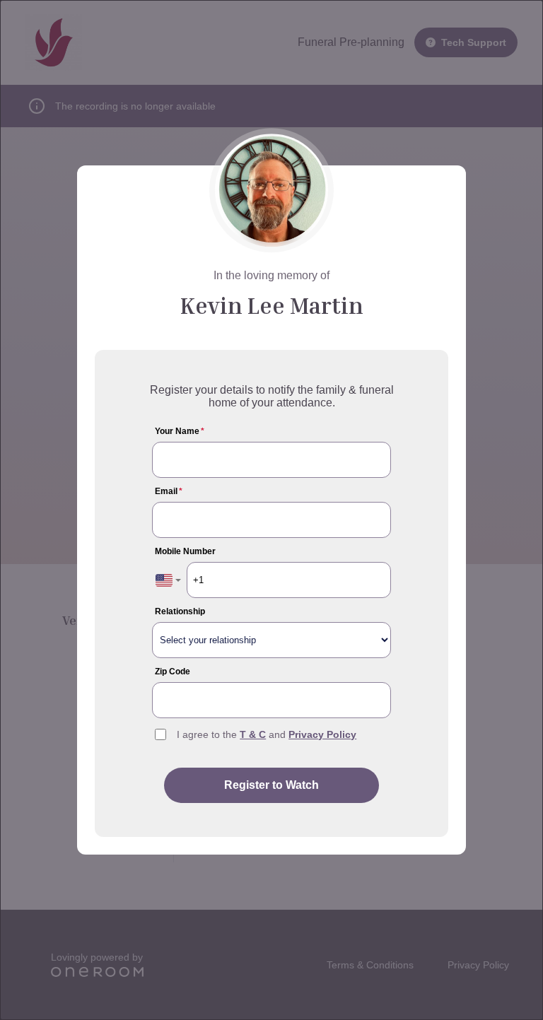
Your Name (179, 431)
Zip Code (172, 671)
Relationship (180, 611)
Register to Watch (271, 785)
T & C (253, 734)
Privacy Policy (322, 734)
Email (168, 491)
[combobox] (168, 580)
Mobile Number (185, 551)
